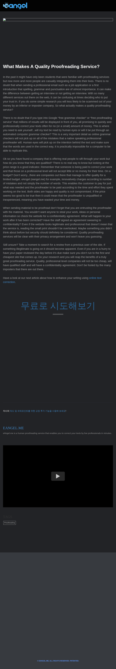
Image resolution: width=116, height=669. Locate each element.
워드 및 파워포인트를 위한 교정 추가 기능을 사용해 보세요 (38, 411)
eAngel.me (13, 428)
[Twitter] (34, 5)
